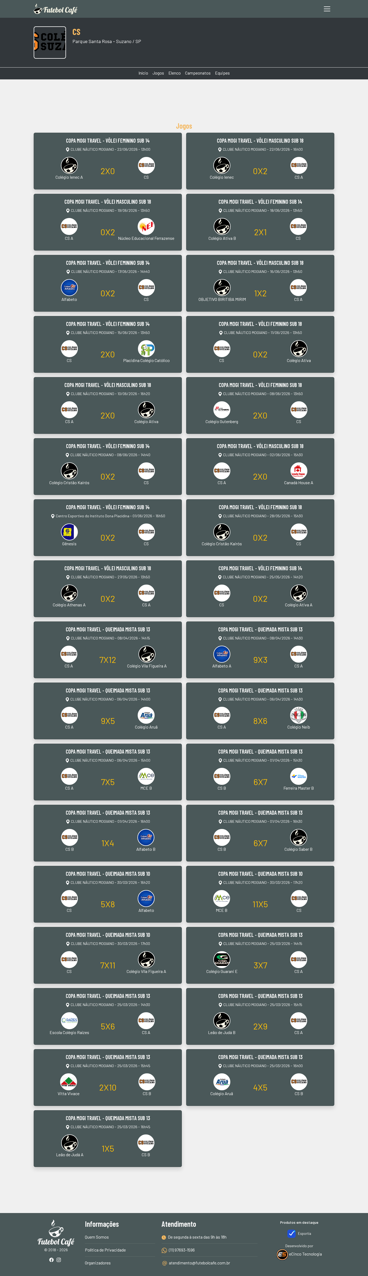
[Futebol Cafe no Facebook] (52, 1260)
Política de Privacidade (105, 1249)
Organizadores (98, 1262)
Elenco (174, 72)
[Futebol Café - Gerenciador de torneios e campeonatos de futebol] (55, 9)
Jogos (158, 72)
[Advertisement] (184, 99)
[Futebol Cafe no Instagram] (60, 1260)
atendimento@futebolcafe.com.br (199, 1262)
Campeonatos (198, 72)
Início (143, 72)
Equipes (222, 72)
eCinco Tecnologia (305, 1253)
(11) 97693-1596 (181, 1249)
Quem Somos (97, 1236)
